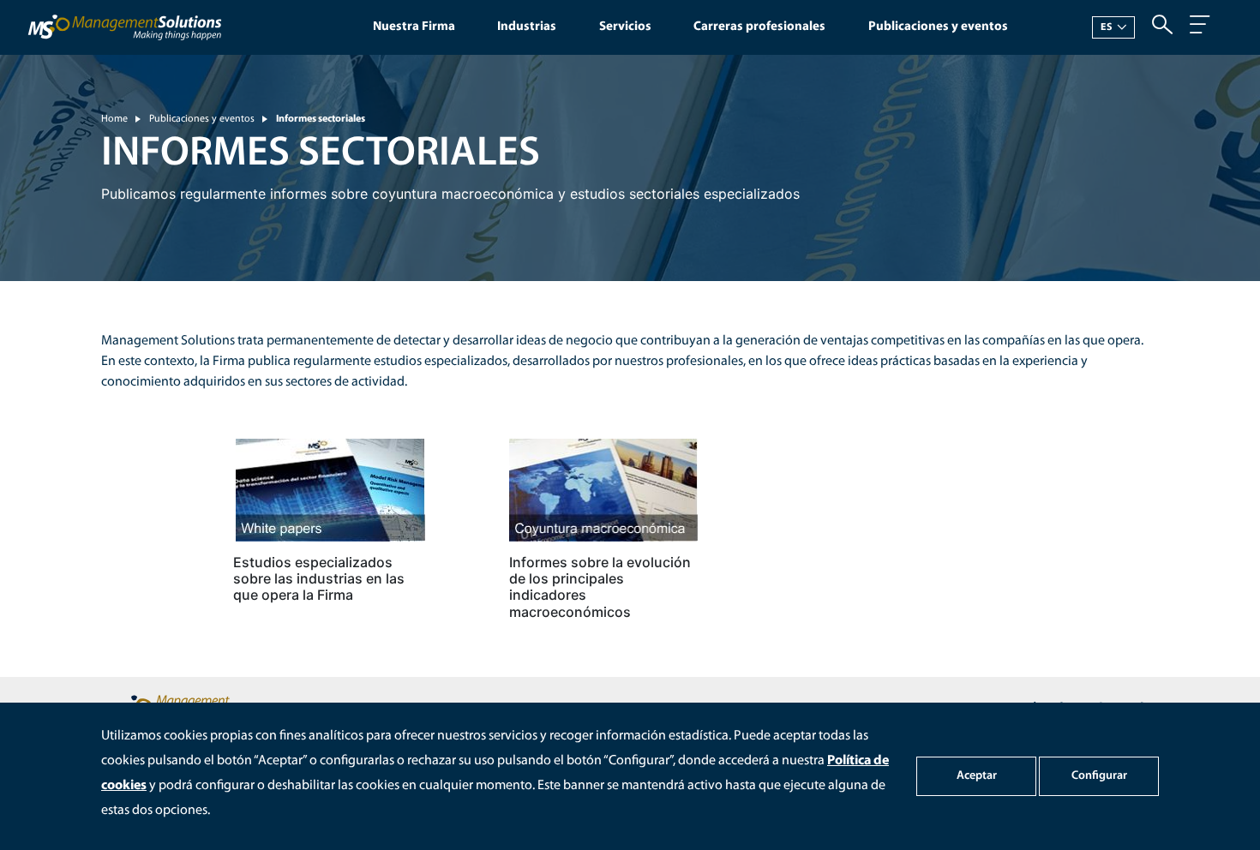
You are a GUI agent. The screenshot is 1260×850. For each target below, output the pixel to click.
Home (114, 119)
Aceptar (977, 775)
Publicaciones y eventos (938, 27)
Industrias (526, 27)
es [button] (1107, 27)
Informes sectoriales (320, 119)
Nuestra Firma (414, 27)
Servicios (625, 27)
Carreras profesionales (759, 27)
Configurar (1099, 775)
